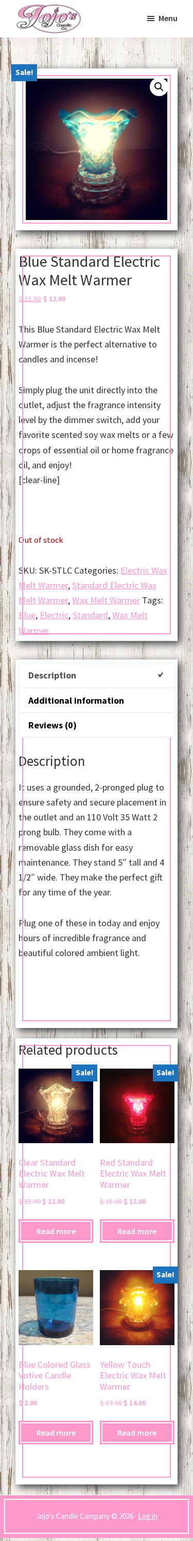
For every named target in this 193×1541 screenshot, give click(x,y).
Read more (56, 1231)
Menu (168, 18)
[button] (159, 87)
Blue (27, 615)
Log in (147, 1516)
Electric (54, 615)
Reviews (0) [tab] (52, 725)
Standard (90, 615)
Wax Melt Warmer (106, 600)
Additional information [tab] (76, 700)
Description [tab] (52, 675)
